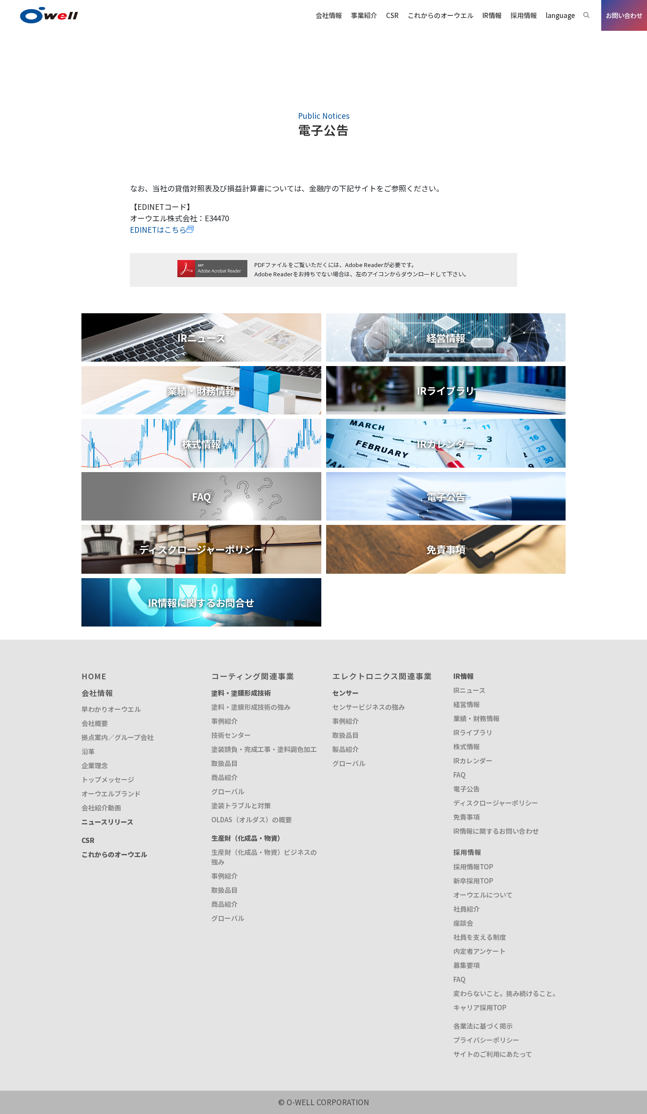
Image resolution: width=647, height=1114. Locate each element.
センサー (345, 692)
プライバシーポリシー (486, 1039)
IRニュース (469, 690)
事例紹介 (224, 721)
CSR (88, 840)
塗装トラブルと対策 (241, 805)
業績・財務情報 (476, 718)
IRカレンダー (473, 760)
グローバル (227, 791)
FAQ (459, 774)
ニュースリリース (107, 821)
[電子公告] (446, 477)
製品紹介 (345, 749)
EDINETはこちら (158, 229)
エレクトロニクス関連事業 (382, 676)
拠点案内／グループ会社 (117, 737)
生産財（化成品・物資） (247, 838)
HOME (94, 676)
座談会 (463, 922)
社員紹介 (466, 908)
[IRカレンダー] (446, 424)
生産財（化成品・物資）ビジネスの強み (264, 856)
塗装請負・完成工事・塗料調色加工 (264, 749)
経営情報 (466, 704)
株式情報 (466, 746)
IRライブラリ (473, 732)
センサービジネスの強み (368, 706)
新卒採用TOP (473, 880)
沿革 (88, 751)
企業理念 (94, 765)
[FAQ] (201, 477)
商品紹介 (224, 777)
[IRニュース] (201, 318)
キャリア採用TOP (480, 1007)
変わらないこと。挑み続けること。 (506, 993)
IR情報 (463, 676)
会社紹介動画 (101, 807)
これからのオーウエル (114, 854)
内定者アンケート (479, 951)
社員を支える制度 (479, 937)
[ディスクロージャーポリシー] (201, 530)
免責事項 (466, 816)
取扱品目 (224, 763)
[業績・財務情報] (201, 371)
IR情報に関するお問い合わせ (496, 831)
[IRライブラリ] (446, 371)
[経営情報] (446, 318)
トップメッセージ (107, 779)
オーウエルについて (483, 894)
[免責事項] (446, 530)
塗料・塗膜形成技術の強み (250, 706)
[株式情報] (201, 424)
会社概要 (94, 723)
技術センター (231, 735)
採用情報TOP (473, 866)
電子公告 (466, 788)
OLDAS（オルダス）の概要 (251, 819)
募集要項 (466, 965)
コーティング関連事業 (252, 676)
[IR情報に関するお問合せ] (201, 583)
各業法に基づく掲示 (483, 1025)
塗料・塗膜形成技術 (241, 692)
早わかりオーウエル (111, 709)
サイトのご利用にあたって (492, 1054)
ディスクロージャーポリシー (495, 802)
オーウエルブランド (111, 793)
